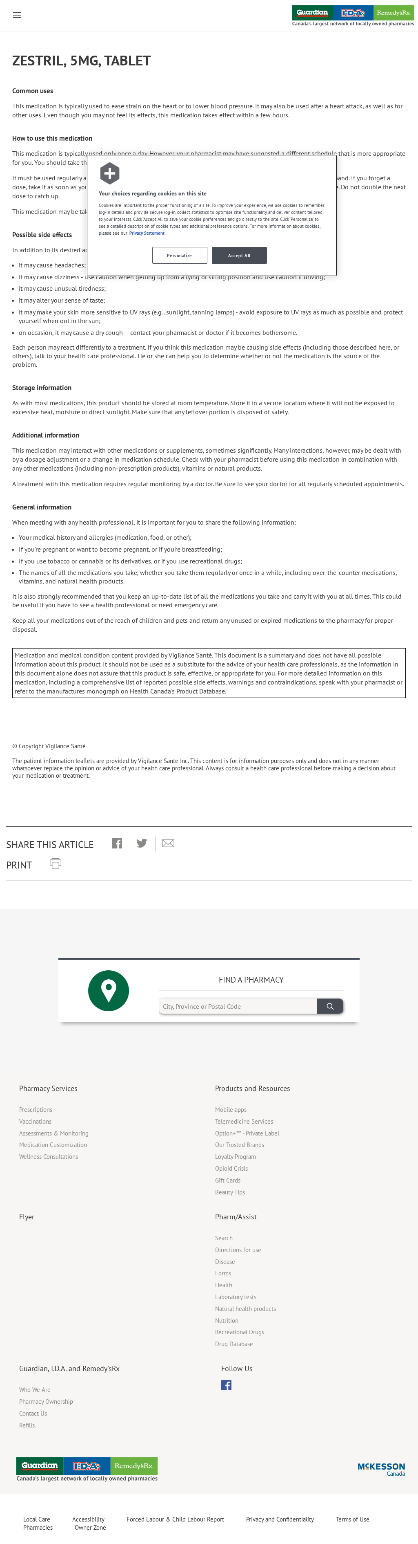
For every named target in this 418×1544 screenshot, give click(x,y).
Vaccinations (35, 1121)
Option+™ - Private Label (247, 1133)
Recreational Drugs (239, 1332)
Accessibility (88, 1519)
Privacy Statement (147, 233)
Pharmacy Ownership (46, 1401)
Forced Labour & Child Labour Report (175, 1519)
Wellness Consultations (48, 1156)
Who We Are (35, 1390)
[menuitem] (226, 1385)
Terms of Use (352, 1519)
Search (224, 1238)
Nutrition (226, 1320)
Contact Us (33, 1413)
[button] (117, 844)
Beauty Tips (230, 1192)
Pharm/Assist (236, 1216)
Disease (225, 1262)
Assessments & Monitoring (54, 1133)
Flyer (26, 1216)
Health (223, 1285)
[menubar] (226, 1385)
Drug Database (234, 1344)
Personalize (179, 255)
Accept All (239, 255)
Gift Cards (227, 1180)
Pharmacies (38, 1527)
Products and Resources (252, 1088)
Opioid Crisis (231, 1168)
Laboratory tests (235, 1297)
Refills (27, 1425)
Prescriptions (35, 1109)
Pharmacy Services (48, 1088)
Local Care (36, 1519)
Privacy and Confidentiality (280, 1519)
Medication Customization (53, 1145)
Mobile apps (231, 1109)
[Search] (330, 1006)
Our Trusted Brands (239, 1145)
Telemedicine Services (244, 1121)
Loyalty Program (235, 1156)
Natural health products (245, 1309)
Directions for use (238, 1250)
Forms (223, 1273)
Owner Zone (90, 1527)
